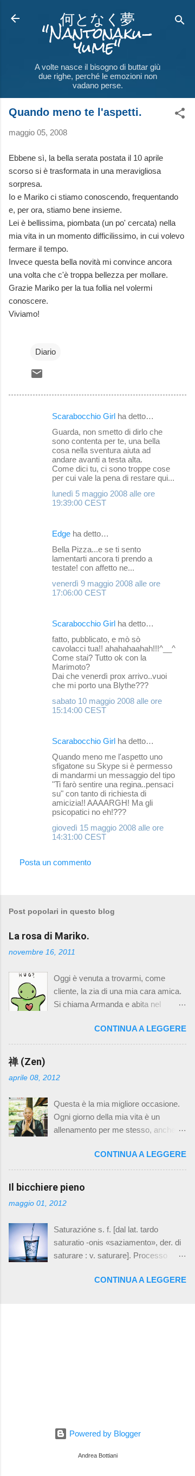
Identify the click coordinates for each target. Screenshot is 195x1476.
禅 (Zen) (27, 1061)
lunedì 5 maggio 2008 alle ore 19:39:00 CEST (103, 498)
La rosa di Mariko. (49, 936)
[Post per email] (36, 377)
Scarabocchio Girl (83, 416)
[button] (179, 115)
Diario (45, 351)
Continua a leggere (140, 1028)
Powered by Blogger (104, 1433)
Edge (61, 533)
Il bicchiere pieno (47, 1187)
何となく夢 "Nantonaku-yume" (97, 33)
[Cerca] (179, 21)
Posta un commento (55, 862)
